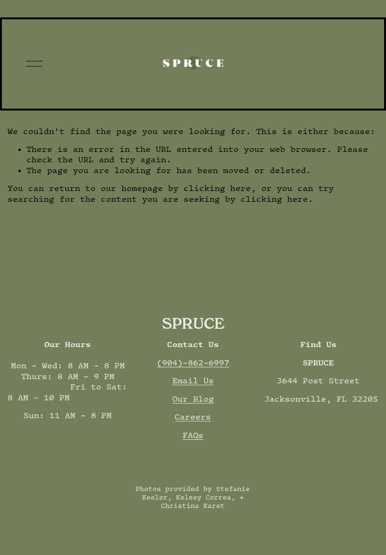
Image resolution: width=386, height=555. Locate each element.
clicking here (217, 188)
